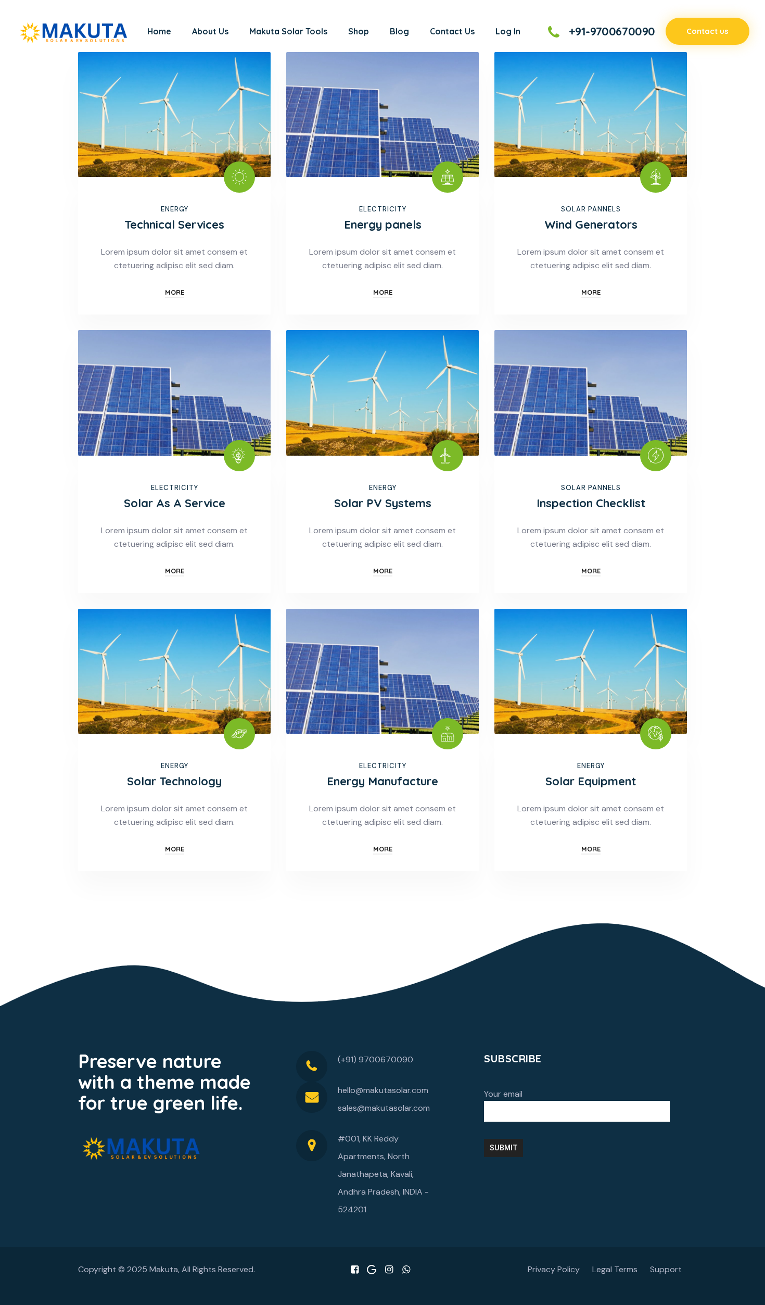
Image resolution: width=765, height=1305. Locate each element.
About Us (210, 31)
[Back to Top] (743, 1288)
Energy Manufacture (382, 781)
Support (666, 1269)
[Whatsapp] (406, 1269)
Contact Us (452, 31)
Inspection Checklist (591, 503)
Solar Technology (174, 781)
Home (159, 31)
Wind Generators (591, 224)
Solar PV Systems (382, 503)
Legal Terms (615, 1269)
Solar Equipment (590, 781)
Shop (358, 31)
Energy (174, 209)
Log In (507, 31)
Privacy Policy (554, 1269)
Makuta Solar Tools (288, 31)
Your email (503, 1093)
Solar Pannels (591, 209)
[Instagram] (389, 1269)
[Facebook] (354, 1269)
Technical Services (174, 224)
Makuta (163, 1269)
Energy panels (383, 224)
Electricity (382, 209)
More (174, 292)
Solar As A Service (174, 503)
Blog (399, 31)
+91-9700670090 (612, 31)
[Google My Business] (371, 1269)
